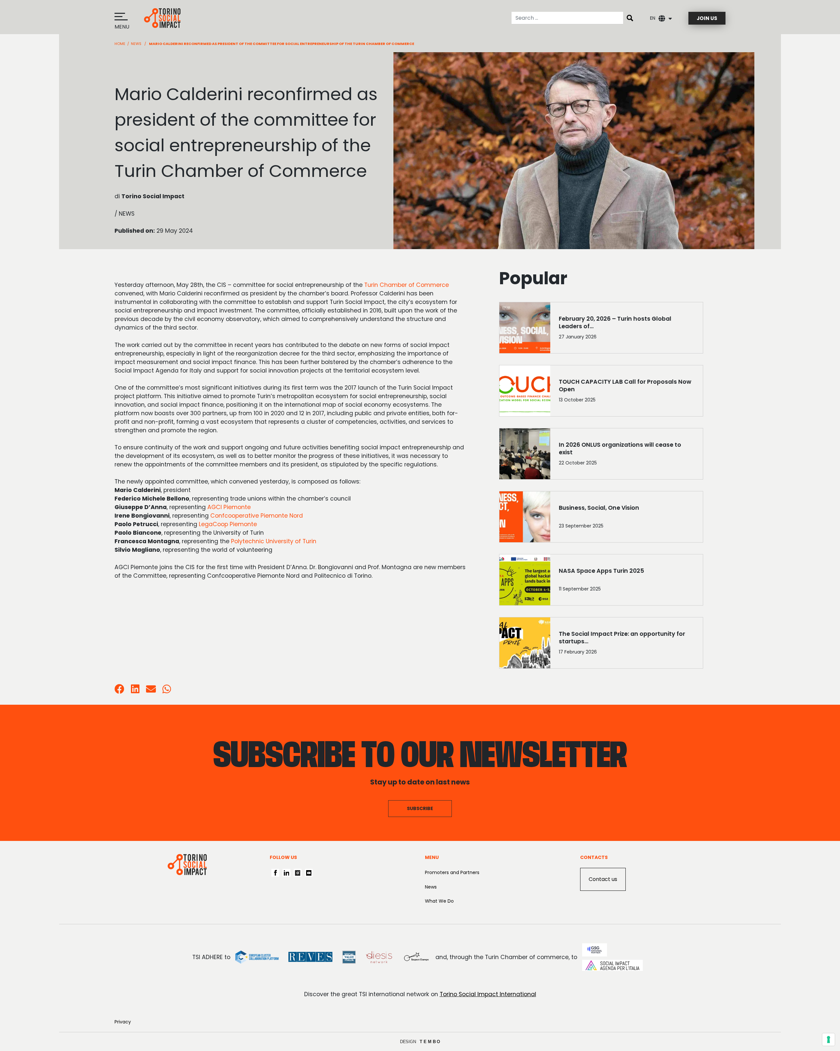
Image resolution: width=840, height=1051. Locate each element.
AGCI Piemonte (229, 507)
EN (652, 18)
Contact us (603, 879)
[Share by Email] (151, 691)
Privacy (123, 1022)
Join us (707, 18)
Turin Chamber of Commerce (406, 285)
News (136, 43)
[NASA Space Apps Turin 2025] (626, 581)
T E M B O (430, 1041)
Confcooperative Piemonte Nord (256, 516)
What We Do (439, 901)
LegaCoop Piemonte (228, 524)
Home (120, 43)
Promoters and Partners (452, 872)
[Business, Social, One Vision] (626, 518)
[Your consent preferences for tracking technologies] (828, 1039)
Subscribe (420, 808)
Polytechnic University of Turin (273, 541)
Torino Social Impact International (488, 994)
